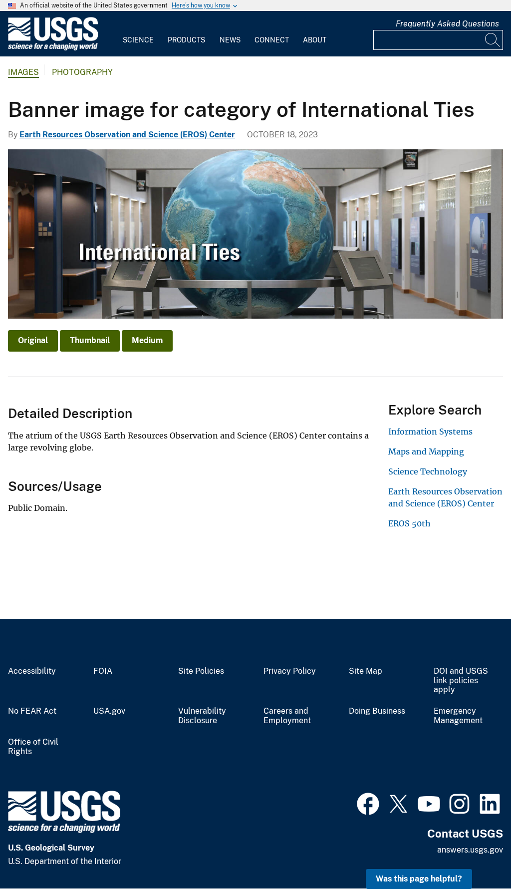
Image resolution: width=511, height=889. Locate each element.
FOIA (102, 671)
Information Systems (430, 432)
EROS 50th (409, 523)
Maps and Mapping (426, 451)
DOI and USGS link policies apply (461, 681)
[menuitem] (138, 34)
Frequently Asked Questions (447, 23)
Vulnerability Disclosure (202, 716)
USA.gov (109, 711)
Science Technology (427, 471)
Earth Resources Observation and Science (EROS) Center (127, 134)
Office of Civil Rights (33, 747)
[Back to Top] (475, 853)
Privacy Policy (289, 671)
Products (186, 40)
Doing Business (377, 711)
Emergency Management (458, 716)
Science (138, 40)
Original (33, 340)
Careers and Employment (287, 716)
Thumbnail (90, 340)
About (314, 40)
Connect (272, 40)
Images (23, 72)
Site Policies (201, 671)
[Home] (53, 48)
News (230, 40)
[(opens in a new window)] (368, 803)
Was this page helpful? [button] (419, 879)
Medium (147, 340)
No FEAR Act (32, 711)
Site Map (365, 671)
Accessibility (32, 671)
